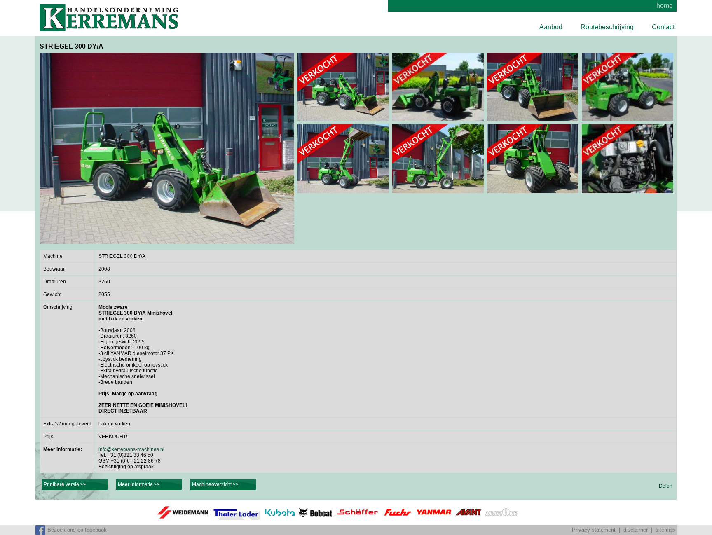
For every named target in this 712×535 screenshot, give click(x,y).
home (664, 5)
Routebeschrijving (607, 26)
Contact (663, 26)
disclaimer (635, 530)
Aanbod (550, 26)
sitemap (665, 530)
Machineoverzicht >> (215, 484)
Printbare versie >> (65, 484)
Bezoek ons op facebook (77, 530)
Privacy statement (594, 530)
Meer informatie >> (139, 484)
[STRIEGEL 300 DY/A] (167, 148)
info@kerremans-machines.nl (131, 449)
